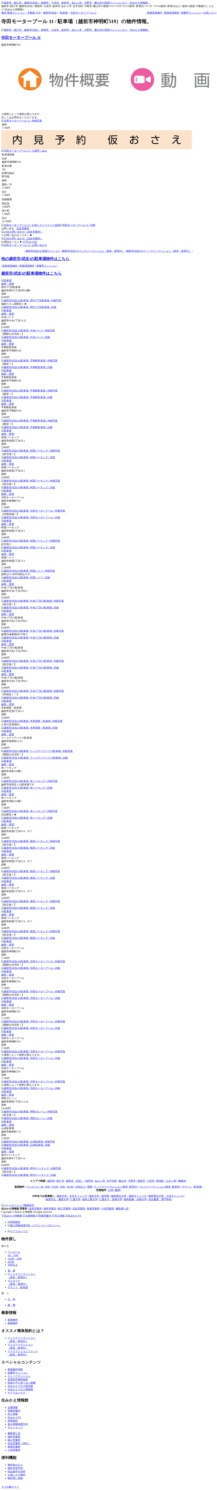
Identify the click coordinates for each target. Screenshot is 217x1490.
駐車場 (64, 12)
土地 (110, 1190)
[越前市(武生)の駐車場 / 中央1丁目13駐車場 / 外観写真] (32, 601)
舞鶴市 (182, 1181)
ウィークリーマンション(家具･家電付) (116, 1186)
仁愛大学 (75, 1199)
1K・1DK (13, 1255)
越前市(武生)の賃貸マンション (43, 251)
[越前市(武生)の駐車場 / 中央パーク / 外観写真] (28, 330)
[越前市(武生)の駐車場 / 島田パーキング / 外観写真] (30, 841)
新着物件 (13, 1319)
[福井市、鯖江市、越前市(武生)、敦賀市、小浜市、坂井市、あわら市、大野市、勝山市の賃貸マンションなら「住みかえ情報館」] (75, 30)
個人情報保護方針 (18, 1424)
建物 (117, 1190)
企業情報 (13, 1407)
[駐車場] (6, 280)
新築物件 (13, 1323)
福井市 (51, 1181)
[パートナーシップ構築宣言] (17, 1205)
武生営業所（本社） (19, 1443)
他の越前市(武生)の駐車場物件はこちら (35, 259)
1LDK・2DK (15, 1258)
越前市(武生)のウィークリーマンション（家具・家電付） (158, 251)
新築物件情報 (15, 1369)
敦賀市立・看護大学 (57, 1199)
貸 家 (11, 1270)
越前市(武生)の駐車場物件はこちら (31, 273)
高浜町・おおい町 (166, 1181)
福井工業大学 (90, 1199)
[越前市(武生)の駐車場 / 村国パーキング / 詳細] (28, 457)
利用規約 (13, 1420)
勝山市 (122, 1181)
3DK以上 (80, 1186)
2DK (62, 1186)
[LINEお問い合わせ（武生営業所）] (22, 231)
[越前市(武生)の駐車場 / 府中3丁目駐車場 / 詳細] (28, 307)
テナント (187, 1186)
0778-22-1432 (30, 241)
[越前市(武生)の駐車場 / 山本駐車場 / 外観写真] (28, 1141)
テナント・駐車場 (18, 1287)
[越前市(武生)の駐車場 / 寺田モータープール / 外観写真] (33, 510)
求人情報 (13, 1414)
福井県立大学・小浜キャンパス (166, 1196)
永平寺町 (112, 1181)
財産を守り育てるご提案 (22, 1382)
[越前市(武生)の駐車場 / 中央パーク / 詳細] (25, 337)
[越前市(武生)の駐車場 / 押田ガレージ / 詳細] (26, 1118)
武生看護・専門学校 (160, 1199)
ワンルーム (14, 1252)
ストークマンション (19, 1376)
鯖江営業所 (64, 1208)
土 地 (11, 1299)
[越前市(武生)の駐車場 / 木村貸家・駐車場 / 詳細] (29, 727)
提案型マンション (191, 12)
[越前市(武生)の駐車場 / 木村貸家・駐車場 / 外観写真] (32, 721)
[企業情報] (29, 1215)
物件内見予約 (15, 1468)
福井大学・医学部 (99, 1196)
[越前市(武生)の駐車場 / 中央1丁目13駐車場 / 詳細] (30, 607)
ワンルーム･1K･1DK (38, 1186)
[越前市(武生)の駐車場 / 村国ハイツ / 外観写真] (28, 571)
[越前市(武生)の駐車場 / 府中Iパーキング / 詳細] (28, 1175)
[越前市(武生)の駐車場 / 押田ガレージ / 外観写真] (29, 1111)
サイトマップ (15, 1427)
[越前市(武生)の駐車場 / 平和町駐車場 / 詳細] (26, 367)
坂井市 (89, 1181)
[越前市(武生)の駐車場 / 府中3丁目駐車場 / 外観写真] (31, 300)
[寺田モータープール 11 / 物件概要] (65, 91)
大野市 (132, 1181)
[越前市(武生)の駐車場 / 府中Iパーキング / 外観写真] (31, 1168)
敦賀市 (141, 1181)
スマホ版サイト (10, 1487)
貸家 (89, 1186)
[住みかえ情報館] (12, 1215)
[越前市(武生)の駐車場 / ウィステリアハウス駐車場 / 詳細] (34, 757)
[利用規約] (14, 1222)
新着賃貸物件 (154, 12)
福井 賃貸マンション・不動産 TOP (20, 12)
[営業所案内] (43, 1215)
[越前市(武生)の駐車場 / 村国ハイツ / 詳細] (25, 577)
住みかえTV (14, 1417)
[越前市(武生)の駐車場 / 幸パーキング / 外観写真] (29, 781)
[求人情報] (58, 1215)
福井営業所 (50, 1208)
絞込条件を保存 (16, 1471)
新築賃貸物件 (171, 12)
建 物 (11, 1305)
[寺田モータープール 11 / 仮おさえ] (144, 148)
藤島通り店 (122, 1208)
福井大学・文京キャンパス (72, 1196)
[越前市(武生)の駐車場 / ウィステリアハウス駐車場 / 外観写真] (37, 751)
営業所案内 (14, 1410)
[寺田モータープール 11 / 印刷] (77, 225)
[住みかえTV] (73, 1215)
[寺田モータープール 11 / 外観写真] (21, 120)
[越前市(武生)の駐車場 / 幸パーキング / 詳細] (26, 787)
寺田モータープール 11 (83, 12)
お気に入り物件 (16, 1474)
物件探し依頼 (15, 1478)
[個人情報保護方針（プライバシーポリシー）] (34, 1225)
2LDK (70, 1186)
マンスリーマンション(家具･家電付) (159, 1186)
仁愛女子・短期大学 (110, 1199)
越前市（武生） (75, 1181)
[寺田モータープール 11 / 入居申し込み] (24, 150)
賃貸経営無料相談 (18, 1379)
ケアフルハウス (16, 1392)
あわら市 (100, 1181)
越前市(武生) (50, 12)
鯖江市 (60, 1181)
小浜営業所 (107, 1208)
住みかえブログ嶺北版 (20, 1386)
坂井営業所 (35, 1208)
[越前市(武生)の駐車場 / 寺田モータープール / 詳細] (30, 517)
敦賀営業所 (93, 1208)
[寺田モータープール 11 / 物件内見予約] (49, 148)
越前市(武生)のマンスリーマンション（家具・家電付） (93, 251)
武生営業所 (23, 228)
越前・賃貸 (7, 283)
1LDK (55, 1186)
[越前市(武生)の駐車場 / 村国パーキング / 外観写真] (30, 450)
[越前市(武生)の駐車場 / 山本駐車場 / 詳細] (25, 1145)
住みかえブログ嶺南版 (20, 1389)
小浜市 (150, 1181)
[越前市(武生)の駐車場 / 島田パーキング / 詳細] (28, 848)
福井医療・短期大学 (135, 1199)
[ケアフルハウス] (18, 1231)
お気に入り (209, 12)
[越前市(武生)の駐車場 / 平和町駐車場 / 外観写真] (29, 360)
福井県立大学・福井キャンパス (129, 1196)
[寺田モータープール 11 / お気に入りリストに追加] (30, 225)
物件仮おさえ (15, 1464)
